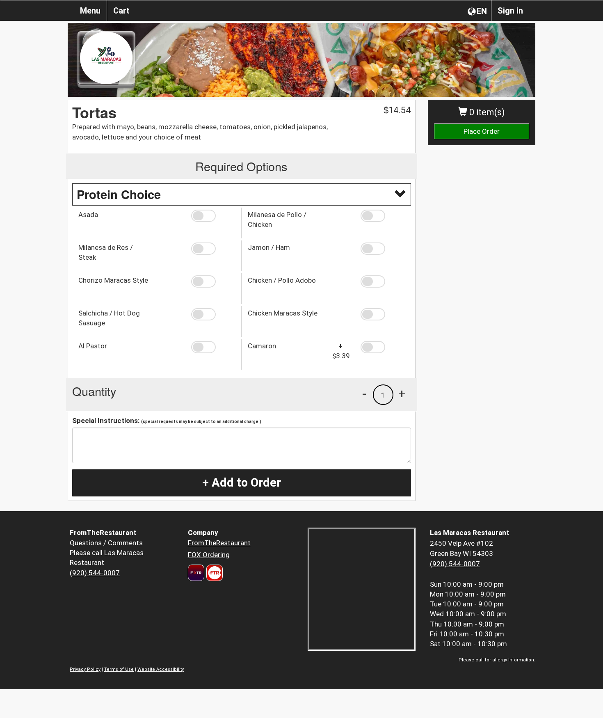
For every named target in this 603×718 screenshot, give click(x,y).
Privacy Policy (85, 669)
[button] (213, 216)
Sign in (510, 11)
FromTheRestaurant (219, 543)
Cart (121, 11)
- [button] (364, 393)
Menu (90, 11)
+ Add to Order (241, 482)
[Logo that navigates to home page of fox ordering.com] (213, 573)
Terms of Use (119, 669)
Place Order (482, 131)
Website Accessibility (160, 669)
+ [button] (402, 393)
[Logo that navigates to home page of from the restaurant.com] (196, 573)
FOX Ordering (209, 555)
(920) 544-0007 (95, 573)
